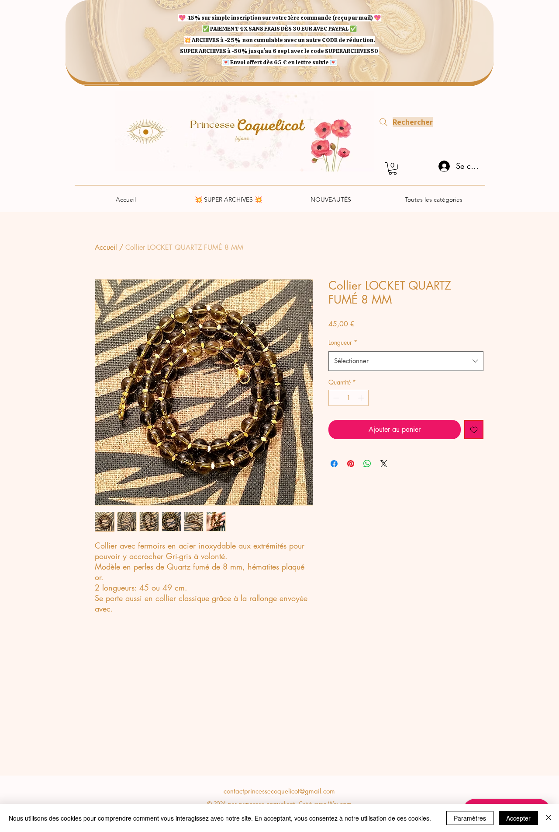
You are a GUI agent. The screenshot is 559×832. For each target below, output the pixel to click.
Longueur (342, 342)
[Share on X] (384, 463)
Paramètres (470, 818)
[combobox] (405, 361)
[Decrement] (335, 398)
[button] (392, 168)
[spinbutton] (348, 398)
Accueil (106, 247)
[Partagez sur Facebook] (334, 463)
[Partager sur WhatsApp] (367, 463)
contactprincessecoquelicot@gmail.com (279, 791)
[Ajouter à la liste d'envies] (473, 429)
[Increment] (361, 398)
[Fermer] (548, 818)
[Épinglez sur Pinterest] (350, 463)
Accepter (518, 818)
